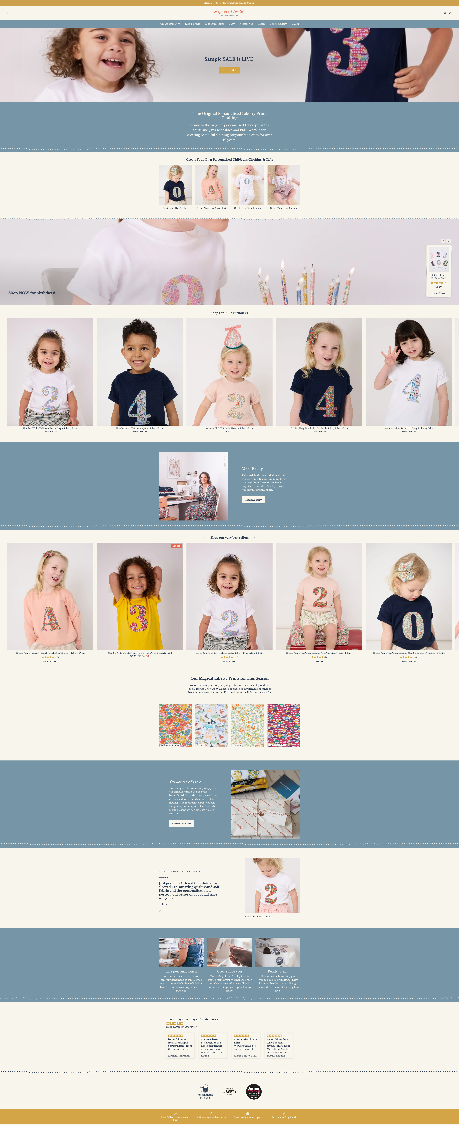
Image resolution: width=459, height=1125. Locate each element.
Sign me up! (229, 581)
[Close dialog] (252, 535)
